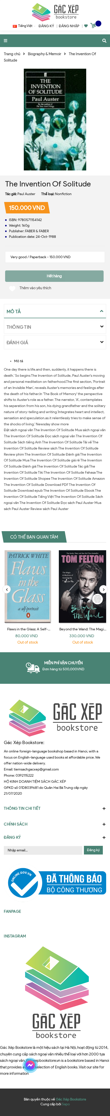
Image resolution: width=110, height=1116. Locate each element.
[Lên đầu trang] (96, 1065)
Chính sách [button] (15, 824)
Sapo (66, 1104)
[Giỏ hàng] (93, 26)
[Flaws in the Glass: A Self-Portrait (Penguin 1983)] (27, 586)
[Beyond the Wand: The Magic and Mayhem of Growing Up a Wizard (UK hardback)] (82, 586)
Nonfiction (63, 194)
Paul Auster (26, 194)
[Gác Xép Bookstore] (55, 12)
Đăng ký (93, 850)
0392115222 (25, 775)
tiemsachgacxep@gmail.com (36, 769)
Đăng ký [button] (12, 837)
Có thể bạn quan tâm (34, 536)
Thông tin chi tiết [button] (22, 808)
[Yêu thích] (86, 26)
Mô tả (18, 361)
